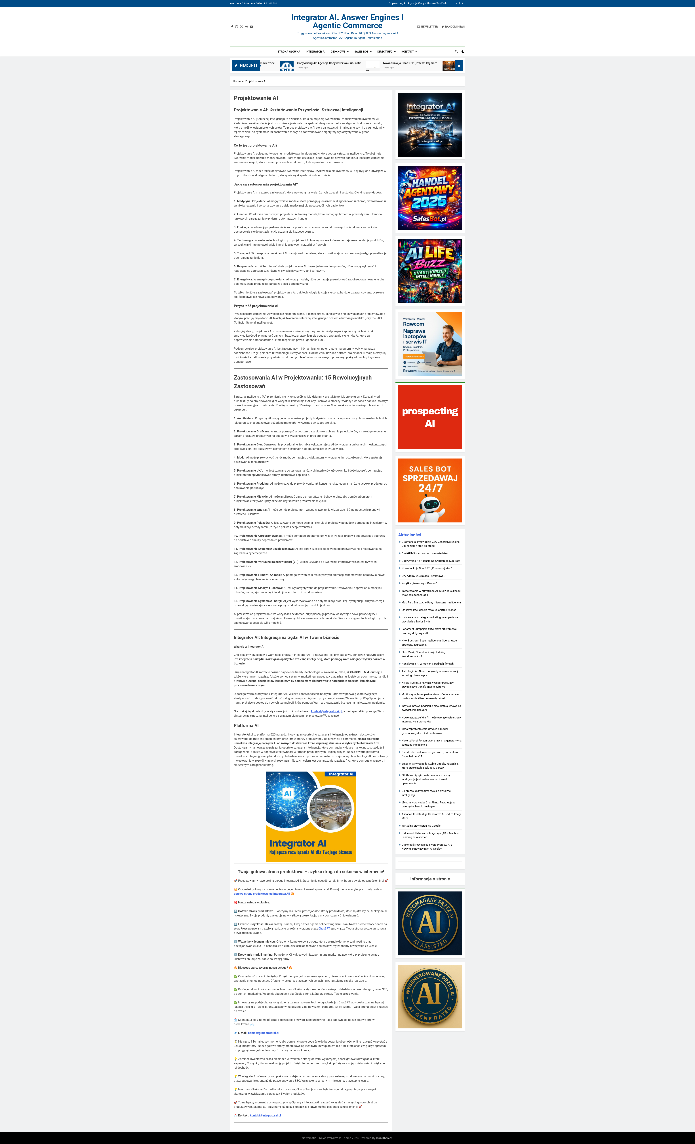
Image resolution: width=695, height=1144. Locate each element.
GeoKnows (338, 51)
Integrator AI (315, 51)
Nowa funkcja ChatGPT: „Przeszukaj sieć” (422, 3)
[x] (241, 27)
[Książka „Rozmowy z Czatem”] (421, 68)
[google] (246, 27)
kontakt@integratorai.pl (263, 1033)
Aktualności (409, 534)
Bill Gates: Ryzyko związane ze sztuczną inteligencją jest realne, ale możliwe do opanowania (426, 779)
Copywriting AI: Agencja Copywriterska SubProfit (431, 560)
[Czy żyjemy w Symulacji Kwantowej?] (351, 68)
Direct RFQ (384, 51)
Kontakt (407, 51)
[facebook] (232, 27)
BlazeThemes (384, 1137)
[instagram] (236, 27)
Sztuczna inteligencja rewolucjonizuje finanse (429, 610)
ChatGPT (324, 928)
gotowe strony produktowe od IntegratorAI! (262, 893)
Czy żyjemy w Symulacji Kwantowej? (385, 63)
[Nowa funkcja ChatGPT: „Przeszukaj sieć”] (274, 68)
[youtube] (251, 27)
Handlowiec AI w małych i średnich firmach (428, 663)
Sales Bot (361, 51)
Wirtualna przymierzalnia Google (421, 825)
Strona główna (289, 51)
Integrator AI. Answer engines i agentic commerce (347, 21)
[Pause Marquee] (459, 65)
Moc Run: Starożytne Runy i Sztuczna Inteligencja (431, 602)
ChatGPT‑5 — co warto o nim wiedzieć (425, 553)
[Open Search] (456, 51)
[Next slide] (462, 3)
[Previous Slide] (456, 3)
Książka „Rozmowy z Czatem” (450, 63)
